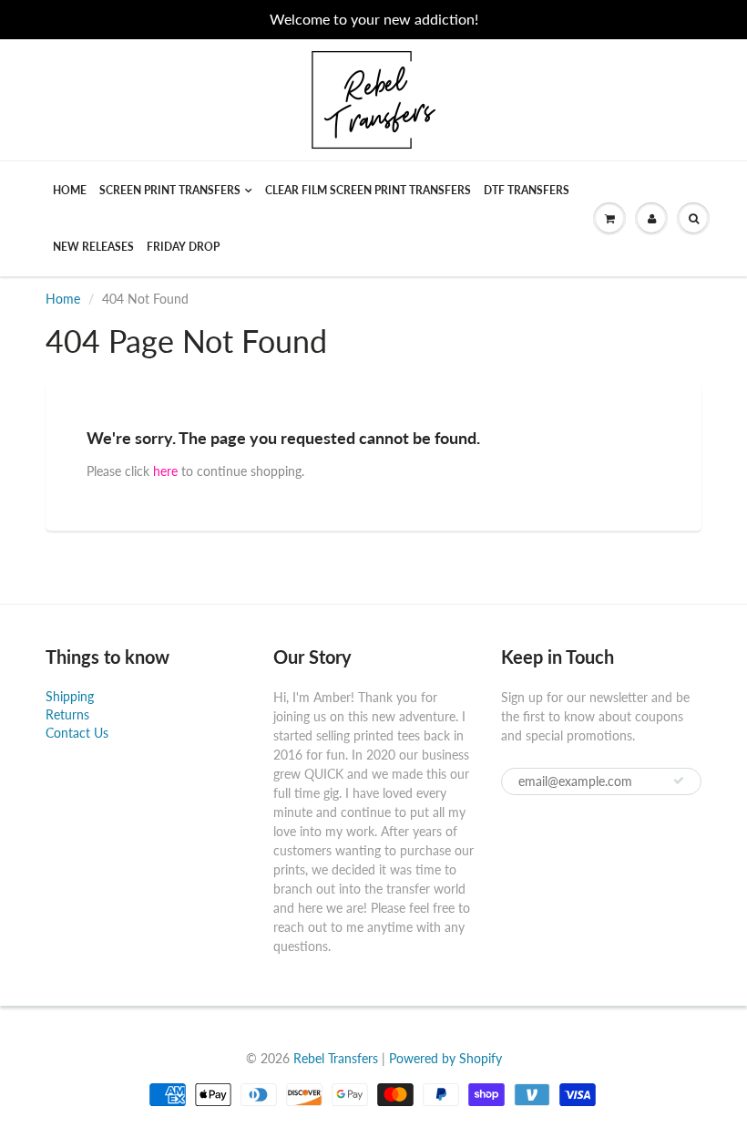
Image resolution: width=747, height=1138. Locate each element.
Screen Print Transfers (169, 190)
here (165, 471)
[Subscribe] (678, 780)
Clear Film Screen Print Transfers (368, 190)
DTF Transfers (526, 190)
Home (70, 190)
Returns (67, 714)
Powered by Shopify (445, 1058)
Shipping (70, 696)
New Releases (93, 246)
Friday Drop (183, 246)
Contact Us (77, 732)
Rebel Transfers (335, 1058)
